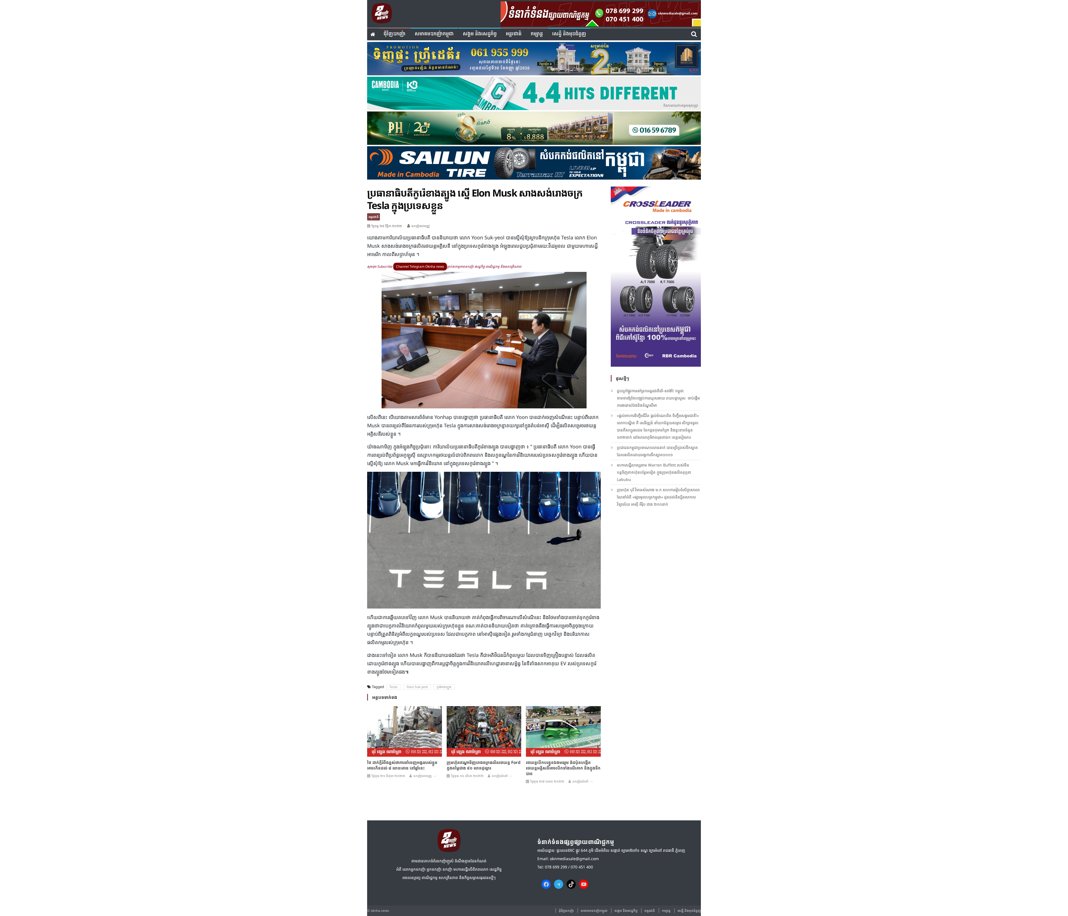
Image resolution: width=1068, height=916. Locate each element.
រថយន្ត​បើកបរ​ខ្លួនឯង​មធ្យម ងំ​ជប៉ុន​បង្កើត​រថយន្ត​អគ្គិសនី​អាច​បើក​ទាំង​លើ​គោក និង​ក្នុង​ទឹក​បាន (563, 767)
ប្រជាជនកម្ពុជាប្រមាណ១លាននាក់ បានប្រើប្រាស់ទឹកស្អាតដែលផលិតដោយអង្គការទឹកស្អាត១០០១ (657, 451)
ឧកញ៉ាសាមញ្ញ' (420, 226)
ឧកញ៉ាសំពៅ (500, 775)
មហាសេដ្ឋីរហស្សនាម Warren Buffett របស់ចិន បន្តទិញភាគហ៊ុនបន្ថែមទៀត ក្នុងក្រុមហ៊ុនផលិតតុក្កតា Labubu (654, 472)
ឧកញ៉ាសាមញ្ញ (422, 775)
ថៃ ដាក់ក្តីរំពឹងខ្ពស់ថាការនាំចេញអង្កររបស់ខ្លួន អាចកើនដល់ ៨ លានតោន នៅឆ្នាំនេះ (402, 765)
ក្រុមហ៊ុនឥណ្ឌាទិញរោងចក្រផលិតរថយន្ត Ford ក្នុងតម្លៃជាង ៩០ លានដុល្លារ (483, 765)
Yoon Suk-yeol (417, 686)
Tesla (393, 686)
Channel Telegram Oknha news (420, 266)
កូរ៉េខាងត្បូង (444, 686)
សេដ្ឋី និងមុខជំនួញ (569, 34)
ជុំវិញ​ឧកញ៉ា (395, 34)
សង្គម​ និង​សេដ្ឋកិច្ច (480, 34)
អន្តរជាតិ (513, 34)
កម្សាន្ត (537, 34)
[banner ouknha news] (601, 13)
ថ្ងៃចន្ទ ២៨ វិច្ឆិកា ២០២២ (387, 226)
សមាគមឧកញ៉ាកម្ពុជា (434, 34)
